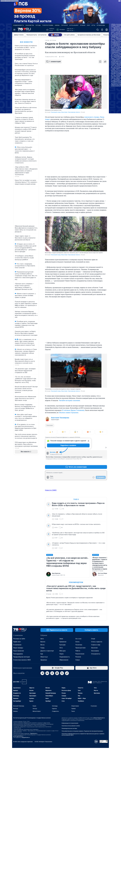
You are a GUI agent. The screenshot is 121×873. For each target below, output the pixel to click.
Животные (44, 657)
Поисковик (50, 425)
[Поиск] (97, 29)
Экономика (95, 651)
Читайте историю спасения (69, 400)
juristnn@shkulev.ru (18, 736)
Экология (94, 648)
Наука (61, 654)
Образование (63, 660)
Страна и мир (95, 645)
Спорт (93, 639)
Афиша (57, 25)
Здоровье (43, 660)
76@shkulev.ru (33, 733)
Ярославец (53, 452)
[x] (62, 673)
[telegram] (42, 673)
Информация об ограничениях (70, 723)
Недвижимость (18, 25)
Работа (77, 651)
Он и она (78, 639)
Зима (61, 639)
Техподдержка (18, 654)
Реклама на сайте (19, 639)
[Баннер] (55, 34)
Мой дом (62, 651)
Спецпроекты (95, 654)
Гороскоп (64, 25)
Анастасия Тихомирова (60, 418)
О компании (17, 645)
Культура (62, 645)
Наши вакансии (18, 651)
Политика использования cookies (71, 725)
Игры (93, 25)
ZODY (88, 25)
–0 (104, 462)
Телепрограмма (47, 25)
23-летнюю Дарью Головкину (73, 410)
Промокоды (101, 25)
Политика (78, 645)
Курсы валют (74, 25)
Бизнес (42, 642)
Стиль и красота (96, 642)
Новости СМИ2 (51, 490)
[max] (57, 673)
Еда (41, 654)
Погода (38, 25)
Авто (42, 639)
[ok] (52, 673)
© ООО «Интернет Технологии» (43, 741)
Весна (42, 645)
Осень (77, 642)
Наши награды (18, 648)
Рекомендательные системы (69, 728)
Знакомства (30, 25)
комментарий (55, 61)
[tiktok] (67, 673)
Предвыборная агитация (21, 657)
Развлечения (79, 654)
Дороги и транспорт (47, 651)
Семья (77, 660)
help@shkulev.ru (25, 737)
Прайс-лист (17, 642)
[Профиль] (106, 29)
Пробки (82, 25)
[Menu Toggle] (14, 29)
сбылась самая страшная (68, 412)
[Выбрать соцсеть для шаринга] (105, 61)
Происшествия (80, 648)
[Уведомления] (102, 29)
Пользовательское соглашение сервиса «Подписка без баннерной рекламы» (82, 731)
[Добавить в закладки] (100, 61)
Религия (78, 657)
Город (42, 648)
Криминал (62, 642)
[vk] (47, 673)
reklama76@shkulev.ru (99, 718)
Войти (51, 478)
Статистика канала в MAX (22, 660)
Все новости (26, 42)
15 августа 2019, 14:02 (51, 56)
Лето (61, 648)
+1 (99, 462)
